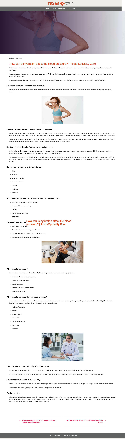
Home (47, 8)
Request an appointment (59, 8)
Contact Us (72, 8)
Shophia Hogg (64, 228)
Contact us (57, 435)
